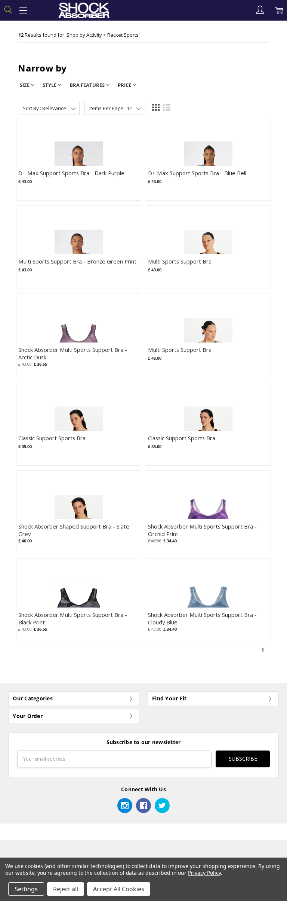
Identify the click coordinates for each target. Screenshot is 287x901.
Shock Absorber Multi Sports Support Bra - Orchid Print (202, 530)
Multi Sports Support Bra (180, 261)
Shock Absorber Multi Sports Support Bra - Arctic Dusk (72, 353)
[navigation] (143, 71)
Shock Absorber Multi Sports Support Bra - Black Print (72, 618)
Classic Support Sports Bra (52, 438)
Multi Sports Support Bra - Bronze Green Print (77, 261)
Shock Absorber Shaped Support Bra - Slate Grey (73, 530)
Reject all (65, 889)
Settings (26, 889)
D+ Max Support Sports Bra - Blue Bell (197, 173)
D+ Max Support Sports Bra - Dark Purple (71, 173)
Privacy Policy (204, 872)
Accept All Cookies (118, 889)
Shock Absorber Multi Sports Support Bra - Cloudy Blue (202, 618)
